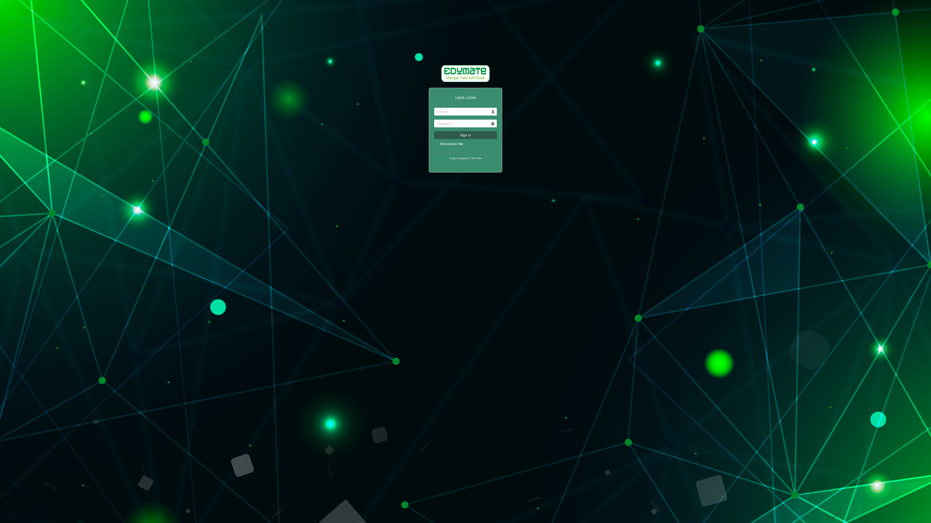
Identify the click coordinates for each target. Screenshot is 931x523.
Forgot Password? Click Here (465, 158)
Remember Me (451, 144)
